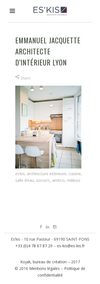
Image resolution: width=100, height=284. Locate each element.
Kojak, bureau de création (44, 261)
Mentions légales (44, 268)
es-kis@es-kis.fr (71, 245)
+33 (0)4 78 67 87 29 (33, 245)
